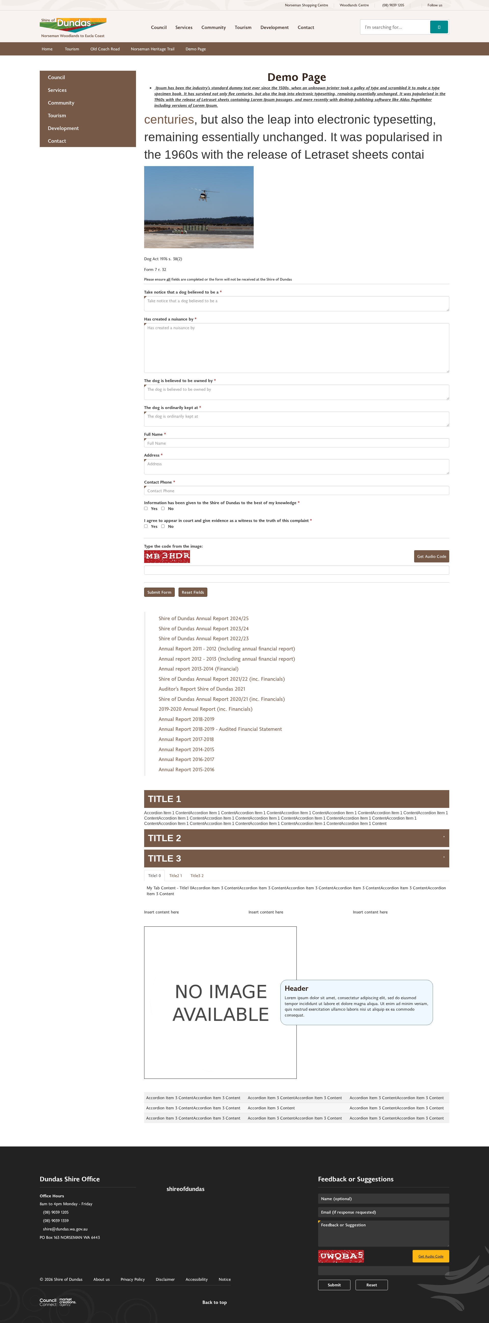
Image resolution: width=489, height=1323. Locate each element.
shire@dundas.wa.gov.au (65, 1228)
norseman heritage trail (152, 48)
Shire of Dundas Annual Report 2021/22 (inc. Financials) (222, 678)
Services (184, 27)
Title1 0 (154, 875)
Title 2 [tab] (164, 838)
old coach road (105, 48)
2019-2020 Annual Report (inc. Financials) (206, 708)
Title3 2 (197, 875)
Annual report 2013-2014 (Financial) (199, 668)
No (171, 508)
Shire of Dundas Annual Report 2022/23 (204, 638)
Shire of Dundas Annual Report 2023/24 (204, 628)
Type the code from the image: (173, 546)
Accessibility (197, 1279)
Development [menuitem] (63, 128)
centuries (169, 119)
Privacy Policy (133, 1279)
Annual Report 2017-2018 (186, 739)
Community (213, 27)
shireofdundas (186, 1189)
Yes (154, 508)
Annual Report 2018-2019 (186, 719)
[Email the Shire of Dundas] (416, 5)
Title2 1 (175, 875)
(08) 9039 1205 (56, 1212)
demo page (196, 48)
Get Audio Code (431, 556)
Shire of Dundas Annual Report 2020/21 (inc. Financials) (222, 698)
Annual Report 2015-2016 (186, 769)
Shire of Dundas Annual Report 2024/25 (204, 618)
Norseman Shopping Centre (306, 5)
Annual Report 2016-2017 (186, 759)
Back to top (214, 1302)
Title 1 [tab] (164, 799)
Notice (225, 1279)
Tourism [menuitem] (57, 115)
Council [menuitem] (56, 77)
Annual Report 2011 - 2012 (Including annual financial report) (227, 648)
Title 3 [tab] (164, 858)
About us (101, 1279)
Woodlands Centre (354, 5)
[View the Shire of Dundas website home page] (73, 27)
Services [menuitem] (57, 89)
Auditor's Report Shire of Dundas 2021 (202, 688)
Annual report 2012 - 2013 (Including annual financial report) (227, 658)
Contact (306, 27)
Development (275, 27)
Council (159, 27)
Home (47, 48)
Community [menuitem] (61, 102)
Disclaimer (165, 1279)
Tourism (243, 27)
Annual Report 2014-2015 (186, 749)
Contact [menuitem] (57, 140)
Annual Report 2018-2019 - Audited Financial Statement (220, 728)
